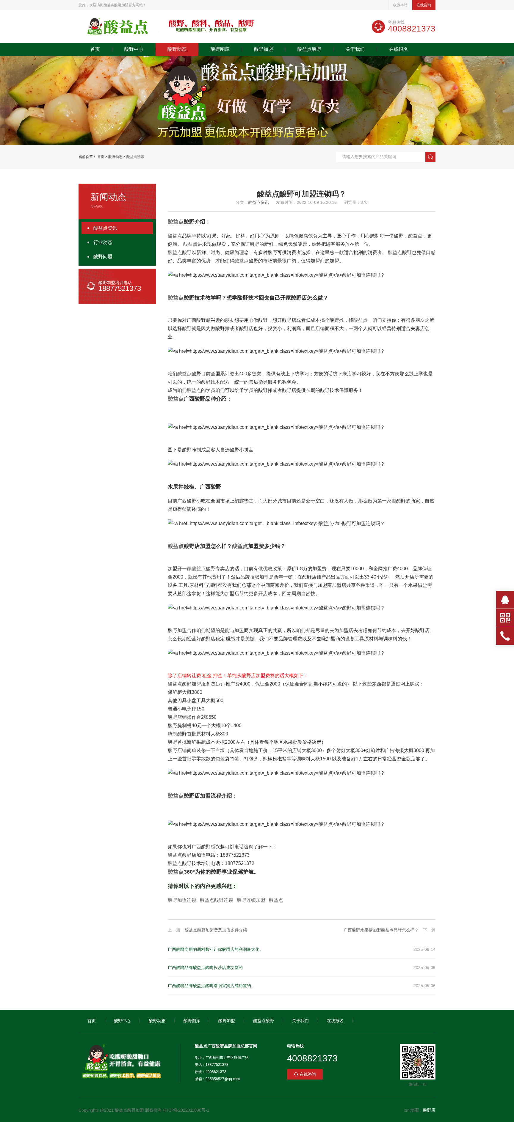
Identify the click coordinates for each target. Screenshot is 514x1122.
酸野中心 (133, 49)
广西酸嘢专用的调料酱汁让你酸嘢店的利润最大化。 (216, 949)
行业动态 (102, 242)
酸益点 (176, 222)
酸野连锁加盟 (251, 900)
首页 (95, 49)
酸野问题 (102, 256)
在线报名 (398, 49)
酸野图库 (220, 49)
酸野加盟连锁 (182, 900)
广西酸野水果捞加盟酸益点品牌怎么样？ (381, 930)
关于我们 (355, 49)
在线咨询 (424, 5)
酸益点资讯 (135, 157)
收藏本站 (400, 5)
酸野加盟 (263, 49)
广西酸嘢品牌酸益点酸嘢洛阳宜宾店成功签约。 (211, 985)
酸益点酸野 (309, 49)
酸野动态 (177, 49)
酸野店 (429, 1110)
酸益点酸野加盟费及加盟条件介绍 (216, 930)
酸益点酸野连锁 (216, 900)
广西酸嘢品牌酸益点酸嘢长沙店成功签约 (205, 967)
